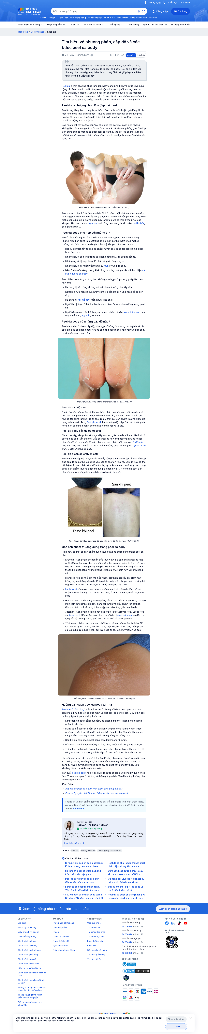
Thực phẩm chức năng (63, 923)
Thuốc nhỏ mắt (95, 17)
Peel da (66, 85)
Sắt (66, 17)
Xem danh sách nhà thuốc (173, 908)
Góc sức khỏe (37, 32)
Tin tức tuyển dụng (96, 954)
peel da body (79, 772)
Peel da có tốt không (73, 709)
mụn (106, 265)
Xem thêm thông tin (73, 843)
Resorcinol (74, 615)
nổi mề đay (83, 299)
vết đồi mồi (137, 442)
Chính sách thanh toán (28, 963)
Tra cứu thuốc (93, 927)
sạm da (93, 223)
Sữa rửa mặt (109, 17)
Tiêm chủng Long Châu (64, 950)
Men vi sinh (122, 17)
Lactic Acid (71, 589)
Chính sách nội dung (27, 945)
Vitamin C (153, 17)
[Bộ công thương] (129, 964)
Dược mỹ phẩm (60, 927)
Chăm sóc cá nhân (61, 936)
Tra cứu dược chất (96, 932)
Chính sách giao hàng (28, 954)
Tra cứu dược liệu (95, 936)
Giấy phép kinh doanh (28, 932)
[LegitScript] (136, 978)
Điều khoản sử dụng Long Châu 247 (30, 1003)
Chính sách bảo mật (27, 959)
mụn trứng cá (124, 615)
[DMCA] (136, 971)
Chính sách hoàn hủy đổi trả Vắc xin (31, 981)
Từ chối (176, 1026)
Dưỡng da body (88, 850)
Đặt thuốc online (60, 945)
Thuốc (56, 932)
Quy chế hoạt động (27, 936)
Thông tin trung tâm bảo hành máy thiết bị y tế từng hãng (32, 988)
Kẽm (61, 17)
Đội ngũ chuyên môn (97, 950)
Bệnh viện (92, 945)
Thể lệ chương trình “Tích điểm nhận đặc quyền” (30, 996)
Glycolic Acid (139, 445)
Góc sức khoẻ (94, 923)
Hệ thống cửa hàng (27, 927)
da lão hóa (138, 223)
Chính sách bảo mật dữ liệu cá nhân (32, 974)
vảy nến (86, 315)
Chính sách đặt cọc (27, 941)
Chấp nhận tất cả (176, 1019)
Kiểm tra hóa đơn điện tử (29, 968)
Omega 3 (52, 17)
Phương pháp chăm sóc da (109, 850)
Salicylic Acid (94, 422)
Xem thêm (78, 808)
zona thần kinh (132, 312)
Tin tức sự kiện (94, 959)
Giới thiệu (22, 923)
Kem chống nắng (78, 17)
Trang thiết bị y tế (61, 941)
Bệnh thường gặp (95, 941)
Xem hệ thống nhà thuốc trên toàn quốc (56, 909)
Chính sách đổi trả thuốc (29, 950)
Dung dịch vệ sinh (138, 17)
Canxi (43, 17)
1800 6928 (185, 2)
